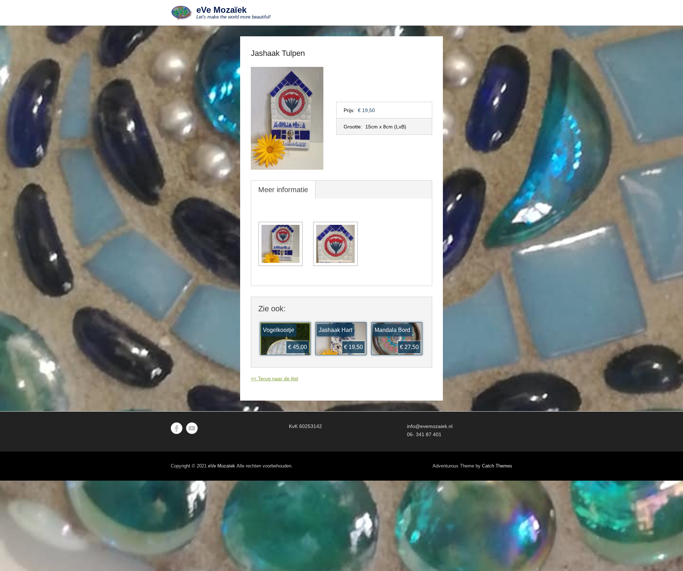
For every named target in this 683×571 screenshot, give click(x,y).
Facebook (176, 428)
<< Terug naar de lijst (274, 378)
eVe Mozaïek (221, 10)
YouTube (192, 428)
